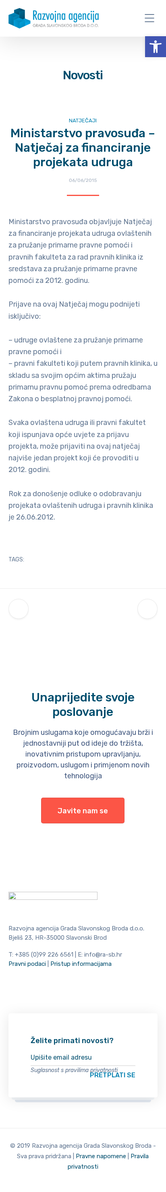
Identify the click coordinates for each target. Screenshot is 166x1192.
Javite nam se (83, 810)
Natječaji (83, 121)
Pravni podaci (27, 963)
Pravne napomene (101, 1156)
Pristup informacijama (81, 963)
